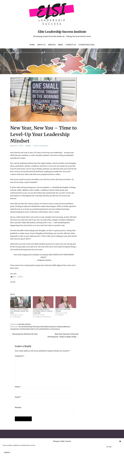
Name (18, 387)
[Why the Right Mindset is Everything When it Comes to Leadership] (43, 302)
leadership (35, 327)
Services (52, 45)
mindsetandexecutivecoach (29, 329)
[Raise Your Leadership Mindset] (65, 302)
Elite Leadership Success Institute (62, 32)
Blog (60, 45)
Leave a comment (40, 146)
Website (18, 407)
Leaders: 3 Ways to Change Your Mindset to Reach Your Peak (19, 311)
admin (28, 146)
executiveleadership (25, 327)
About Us (41, 45)
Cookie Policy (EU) (86, 45)
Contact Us (7, 452)
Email (18, 397)
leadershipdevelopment (48, 327)
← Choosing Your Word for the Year (24, 334)
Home (32, 45)
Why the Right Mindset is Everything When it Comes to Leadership (42, 311)
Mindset (28, 324)
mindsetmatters (44, 329)
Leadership (21, 324)
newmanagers (55, 329)
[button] (120, 441)
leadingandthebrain (63, 327)
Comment (19, 356)
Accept (109, 447)
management (14, 329)
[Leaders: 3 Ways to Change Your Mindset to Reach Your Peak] (20, 302)
